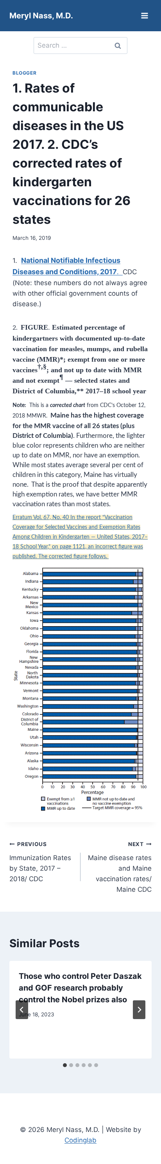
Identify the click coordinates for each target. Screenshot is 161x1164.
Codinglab (80, 1140)
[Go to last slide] (22, 1009)
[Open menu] (144, 15)
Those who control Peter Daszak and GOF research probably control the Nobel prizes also (80, 987)
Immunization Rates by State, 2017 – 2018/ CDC (40, 862)
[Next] (139, 1009)
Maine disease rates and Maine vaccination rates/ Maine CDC (120, 867)
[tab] (65, 1065)
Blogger (24, 73)
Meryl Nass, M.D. (41, 15)
